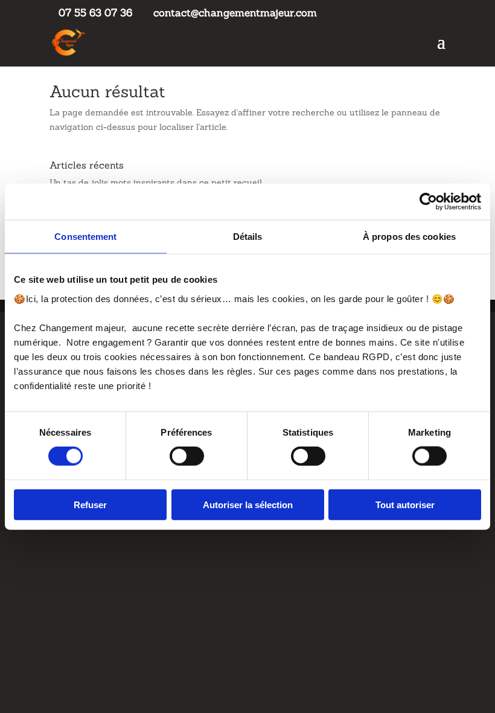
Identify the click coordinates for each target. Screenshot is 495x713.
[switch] (187, 456)
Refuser (90, 504)
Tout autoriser (405, 504)
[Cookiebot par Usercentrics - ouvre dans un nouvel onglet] (428, 202)
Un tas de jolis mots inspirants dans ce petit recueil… (158, 182)
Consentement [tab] (85, 236)
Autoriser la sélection (248, 504)
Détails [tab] (248, 236)
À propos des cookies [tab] (409, 236)
